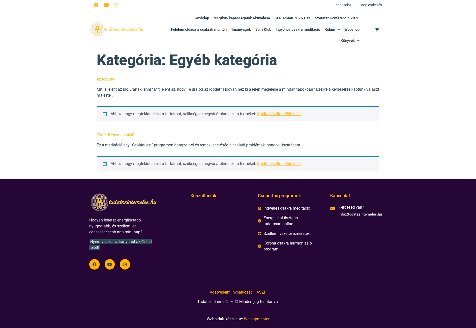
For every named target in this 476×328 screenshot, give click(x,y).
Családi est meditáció (115, 135)
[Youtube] (106, 4)
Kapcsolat (343, 5)
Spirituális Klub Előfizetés (279, 113)
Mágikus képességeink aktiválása (241, 18)
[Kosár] (377, 29)
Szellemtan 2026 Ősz (292, 18)
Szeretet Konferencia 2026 (337, 18)
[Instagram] (116, 4)
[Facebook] (96, 4)
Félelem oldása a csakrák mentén (199, 29)
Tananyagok (241, 29)
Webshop (351, 29)
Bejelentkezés (371, 5)
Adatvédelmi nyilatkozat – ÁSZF (238, 292)
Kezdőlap (201, 18)
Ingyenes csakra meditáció (298, 29)
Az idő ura (105, 79)
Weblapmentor (256, 319)
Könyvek (348, 40)
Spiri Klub (263, 29)
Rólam (330, 29)
